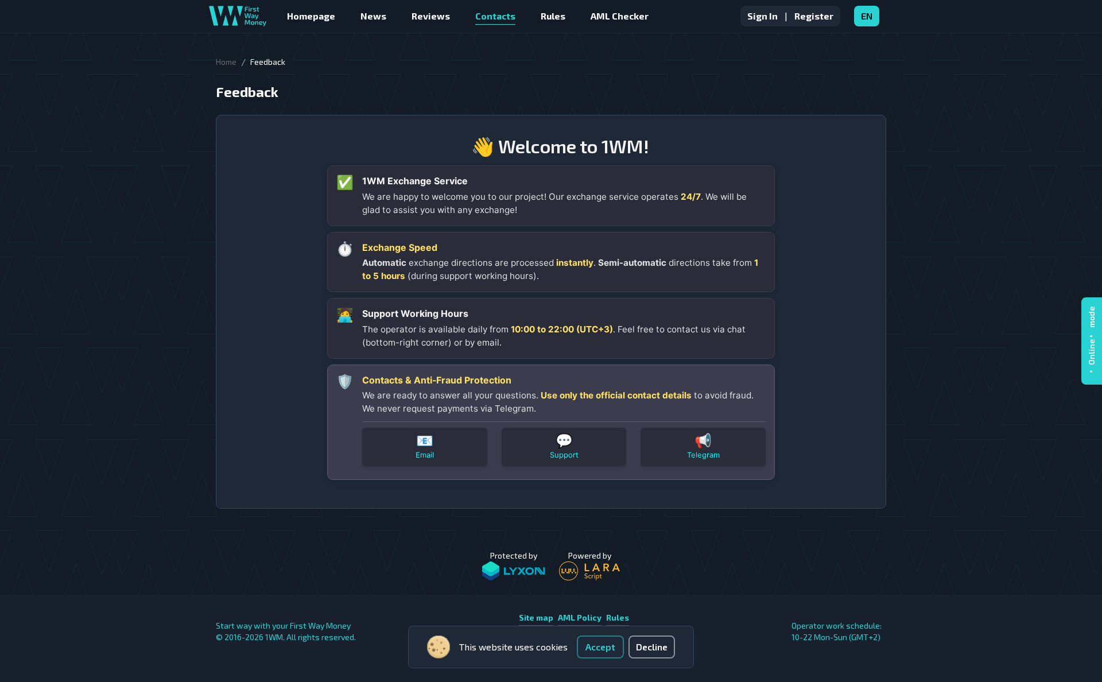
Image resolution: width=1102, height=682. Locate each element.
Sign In (762, 15)
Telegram (703, 454)
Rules (553, 15)
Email (425, 454)
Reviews (431, 15)
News (373, 15)
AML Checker (620, 15)
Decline (652, 646)
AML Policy (580, 617)
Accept (600, 646)
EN (866, 15)
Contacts (495, 15)
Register (813, 15)
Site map (536, 617)
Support (564, 454)
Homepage (311, 15)
